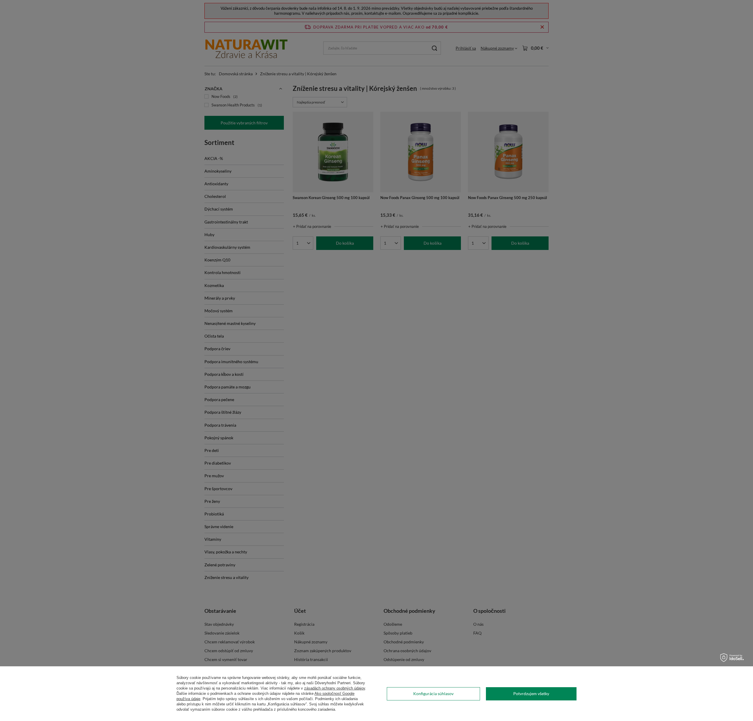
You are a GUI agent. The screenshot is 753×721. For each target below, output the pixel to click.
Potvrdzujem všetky (531, 693)
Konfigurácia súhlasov (433, 693)
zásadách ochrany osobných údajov (334, 688)
